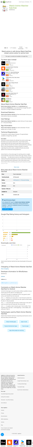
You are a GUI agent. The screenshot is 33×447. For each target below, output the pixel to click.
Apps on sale (24, 321)
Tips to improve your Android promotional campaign (6, 428)
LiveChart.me (8, 98)
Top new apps (25, 326)
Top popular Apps (20, 386)
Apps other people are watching (16, 330)
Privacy (2, 413)
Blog (2, 425)
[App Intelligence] (2, 434)
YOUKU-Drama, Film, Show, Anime (13, 77)
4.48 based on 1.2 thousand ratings (21, 180)
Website (3, 276)
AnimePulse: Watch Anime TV (12, 93)
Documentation (4, 416)
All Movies (8, 61)
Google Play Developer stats (23, 380)
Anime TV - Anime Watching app (12, 72)
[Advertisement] (16, 29)
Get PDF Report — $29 (7, 209)
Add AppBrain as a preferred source (10, 282)
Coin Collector (4, 402)
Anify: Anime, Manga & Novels (12, 82)
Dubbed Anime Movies (10, 88)
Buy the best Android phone (22, 389)
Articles (2, 422)
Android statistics (21, 378)
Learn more (9, 206)
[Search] (31, 2)
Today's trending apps (11, 321)
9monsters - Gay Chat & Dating (7, 399)
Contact (2, 410)
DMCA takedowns (4, 419)
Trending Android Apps (22, 383)
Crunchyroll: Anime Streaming (12, 67)
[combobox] (24, 2)
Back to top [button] (29, 435)
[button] (16, 279)
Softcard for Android (5, 396)
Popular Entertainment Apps (10, 326)
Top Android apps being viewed (7, 393)
